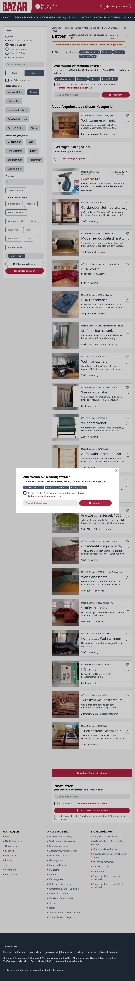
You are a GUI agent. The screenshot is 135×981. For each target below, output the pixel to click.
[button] (116, 470)
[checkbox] (67, 494)
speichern (97, 503)
